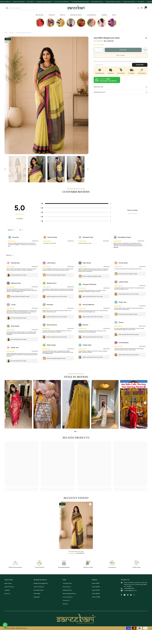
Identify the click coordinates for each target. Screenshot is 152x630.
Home (6, 32)
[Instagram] (124, 594)
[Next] (145, 402)
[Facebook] (121, 594)
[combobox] (22, 8)
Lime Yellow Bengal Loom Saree (76, 551)
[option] (46, 95)
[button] (5, 169)
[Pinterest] (127, 594)
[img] (97, 44)
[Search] (21, 8)
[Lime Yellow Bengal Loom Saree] (76, 525)
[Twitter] (134, 594)
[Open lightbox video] (40, 23)
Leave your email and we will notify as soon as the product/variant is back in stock (115, 61)
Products (12, 32)
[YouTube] (130, 594)
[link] (145, 50)
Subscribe (139, 65)
